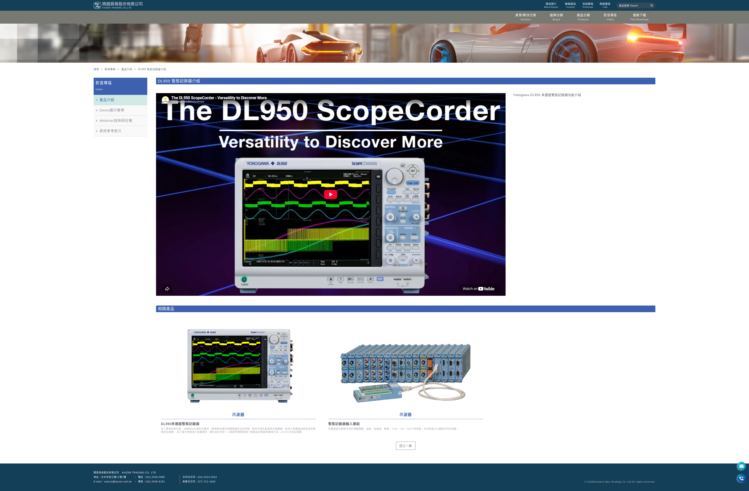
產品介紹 (106, 100)
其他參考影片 (110, 131)
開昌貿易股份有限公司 (106, 472)
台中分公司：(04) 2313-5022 (200, 477)
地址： (110, 477)
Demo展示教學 (111, 110)
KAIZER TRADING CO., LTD (139, 472)
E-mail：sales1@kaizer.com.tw (113, 481)
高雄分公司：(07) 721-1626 (199, 481)
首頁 (97, 69)
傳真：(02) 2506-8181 (151, 481)
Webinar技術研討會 (115, 121)
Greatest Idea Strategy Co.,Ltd (612, 481)
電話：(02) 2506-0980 (151, 477)
